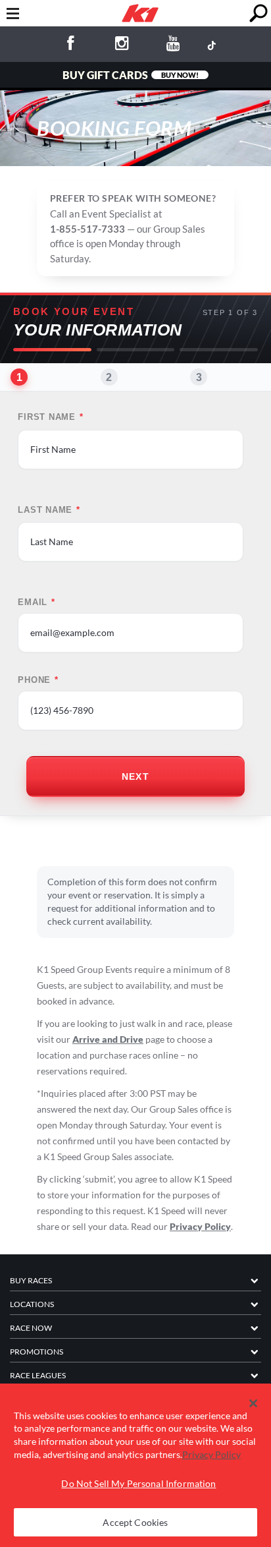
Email (36, 602)
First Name (50, 417)
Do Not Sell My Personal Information (138, 1483)
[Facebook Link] (70, 45)
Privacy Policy (200, 1226)
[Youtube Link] (173, 45)
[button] (253, 1403)
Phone (38, 680)
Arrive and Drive (107, 1039)
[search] (258, 13)
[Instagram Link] (122, 45)
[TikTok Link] (211, 44)
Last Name (49, 510)
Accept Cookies (135, 1522)
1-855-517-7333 (87, 229)
